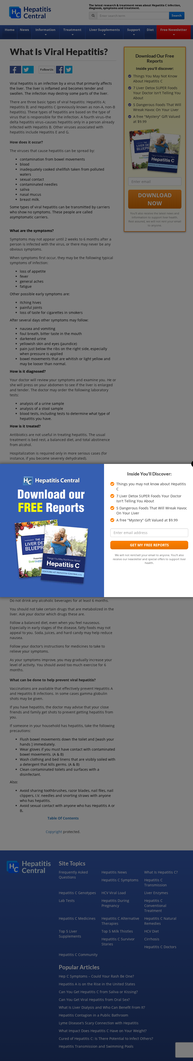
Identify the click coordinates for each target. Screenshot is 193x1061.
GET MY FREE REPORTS (149, 545)
